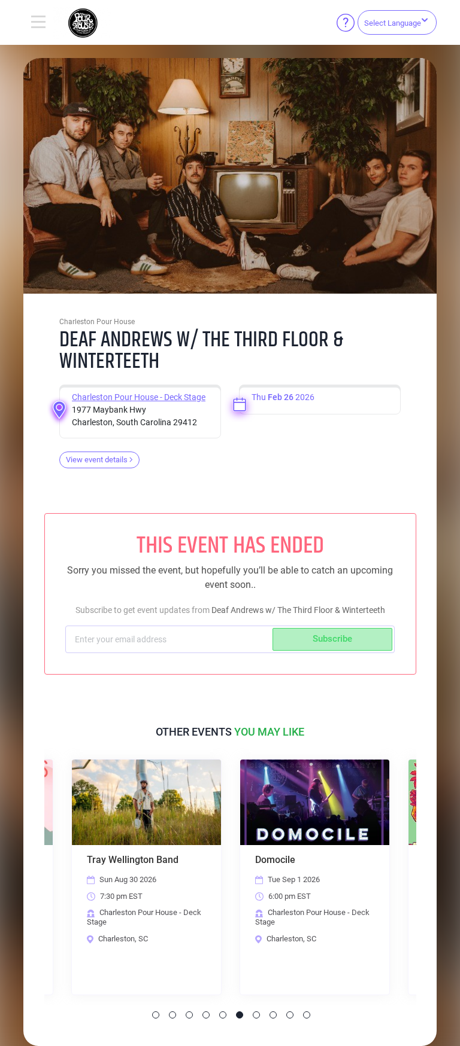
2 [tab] (172, 1014)
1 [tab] (155, 1014)
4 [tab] (206, 1014)
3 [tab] (189, 1014)
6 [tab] (239, 1014)
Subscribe (332, 638)
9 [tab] (289, 1014)
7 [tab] (256, 1014)
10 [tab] (306, 1014)
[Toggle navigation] (38, 23)
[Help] (346, 23)
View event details (97, 459)
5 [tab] (222, 1014)
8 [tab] (273, 1014)
